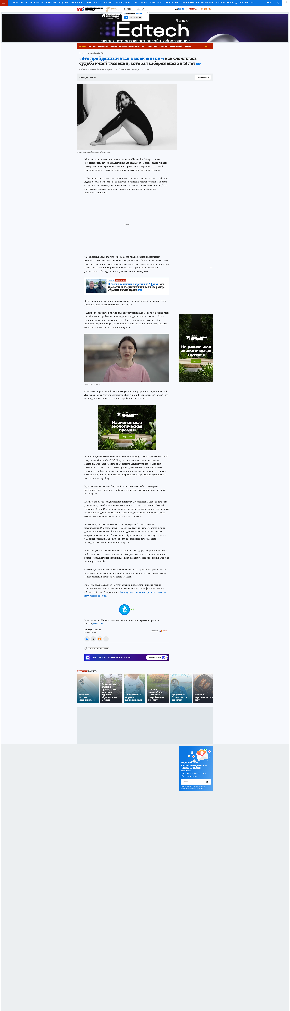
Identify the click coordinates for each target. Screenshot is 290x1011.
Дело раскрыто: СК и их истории (131, 46)
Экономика (76, 3)
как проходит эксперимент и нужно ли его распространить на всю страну (137, 287)
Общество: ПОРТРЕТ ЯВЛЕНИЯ (99, 648)
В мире (88, 3)
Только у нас (151, 46)
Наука (135, 3)
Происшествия (172, 3)
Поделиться (204, 77)
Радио (181, 9)
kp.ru (165, 631)
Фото (15, 3)
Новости (113, 46)
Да (126, 17)
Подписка (206, 9)
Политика (51, 3)
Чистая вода (103, 46)
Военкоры (163, 46)
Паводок (92, 46)
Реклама (192, 9)
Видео (24, 3)
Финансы (249, 3)
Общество (63, 3)
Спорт (144, 3)
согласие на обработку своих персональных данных (193, 787)
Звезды (97, 3)
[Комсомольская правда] (90, 9)
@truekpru (97, 623)
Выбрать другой (135, 17)
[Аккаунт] (286, 3)
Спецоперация (36, 3)
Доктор (239, 3)
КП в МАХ (187, 46)
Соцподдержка (123, 3)
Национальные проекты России (198, 3)
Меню (4, 3)
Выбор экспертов (224, 3)
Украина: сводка (175, 46)
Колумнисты (156, 3)
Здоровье (108, 3)
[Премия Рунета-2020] (111, 9)
